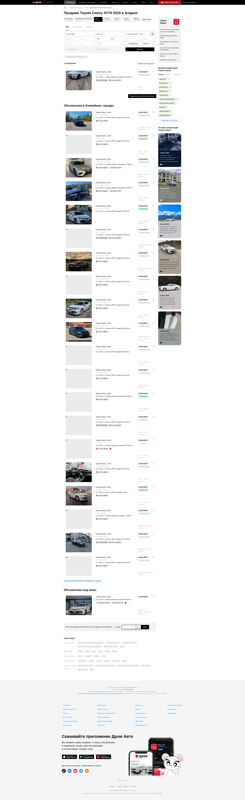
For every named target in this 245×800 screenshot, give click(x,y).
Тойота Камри (163, 22)
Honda (87, 651)
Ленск (104, 656)
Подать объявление (69, 709)
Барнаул (107, 661)
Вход (189, 2)
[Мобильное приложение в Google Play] (86, 757)
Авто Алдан (159, 793)
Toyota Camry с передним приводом (89, 646)
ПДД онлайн (139, 721)
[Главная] (39, 2)
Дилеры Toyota (145, 665)
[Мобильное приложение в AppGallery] (103, 757)
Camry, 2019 (164, 153)
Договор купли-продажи (105, 721)
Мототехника (102, 705)
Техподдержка (172, 713)
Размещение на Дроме (175, 705)
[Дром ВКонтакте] (69, 771)
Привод (99, 43)
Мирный (96, 656)
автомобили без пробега (115, 693)
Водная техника (102, 709)
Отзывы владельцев (104, 717)
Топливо (144, 39)
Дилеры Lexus (82, 669)
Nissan (80, 651)
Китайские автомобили (70, 721)
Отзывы (125, 2)
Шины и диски (67, 717)
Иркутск (91, 661)
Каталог (134, 2)
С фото (145, 43)
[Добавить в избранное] (153, 71)
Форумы (137, 709)
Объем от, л (70, 43)
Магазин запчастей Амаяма (106, 713)
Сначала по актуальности (146, 63)
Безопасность (172, 709)
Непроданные (133, 43)
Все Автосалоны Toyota (85, 665)
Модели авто (122, 780)
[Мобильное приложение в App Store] (69, 757)
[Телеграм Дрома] (81, 771)
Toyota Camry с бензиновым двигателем (90, 642)
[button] (122, 646)
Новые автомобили (84, 693)
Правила (126, 786)
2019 (98, 39)
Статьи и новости (140, 713)
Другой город (147, 19)
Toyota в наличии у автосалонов (128, 665)
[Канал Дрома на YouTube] (75, 771)
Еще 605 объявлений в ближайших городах (82, 581)
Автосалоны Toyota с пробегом (105, 665)
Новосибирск (82, 661)
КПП (127, 39)
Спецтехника (67, 725)
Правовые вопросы (141, 725)
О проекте (112, 786)
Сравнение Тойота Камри (168, 60)
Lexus (94, 651)
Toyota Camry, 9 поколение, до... (77, 57)
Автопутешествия (140, 717)
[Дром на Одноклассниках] (87, 771)
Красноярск (116, 661)
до (82, 43)
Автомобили (70, 2)
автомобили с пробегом (98, 693)
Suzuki (101, 651)
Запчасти (115, 2)
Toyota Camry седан (112, 642)
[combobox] (80, 34)
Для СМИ (133, 786)
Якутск (80, 656)
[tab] (67, 28)
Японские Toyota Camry (129, 642)
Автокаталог (101, 725)
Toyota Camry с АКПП (110, 646)
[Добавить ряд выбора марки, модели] (152, 34)
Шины (143, 2)
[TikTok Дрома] (64, 771)
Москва (51, 2)
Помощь (119, 786)
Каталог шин (139, 705)
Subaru (107, 651)
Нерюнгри (88, 656)
